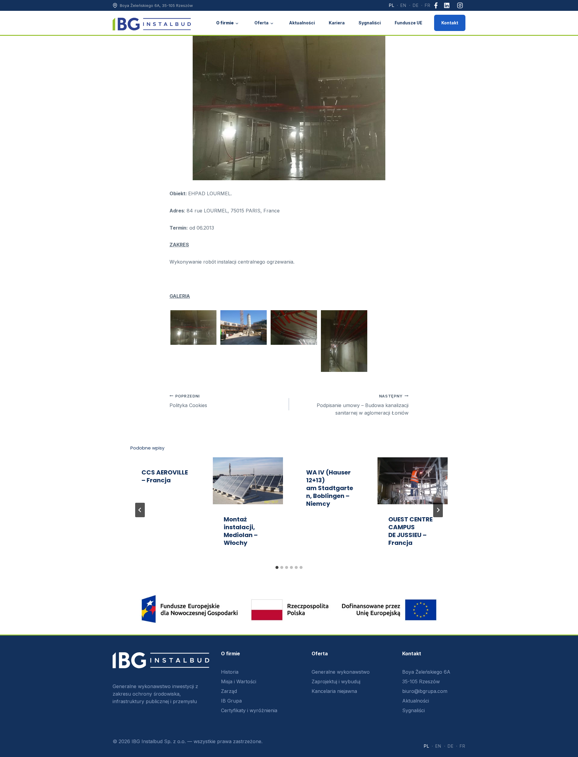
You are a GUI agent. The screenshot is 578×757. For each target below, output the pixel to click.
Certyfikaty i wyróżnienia (249, 710)
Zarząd (229, 691)
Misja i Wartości (238, 681)
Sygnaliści (370, 22)
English (403, 5)
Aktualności (302, 22)
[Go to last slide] (140, 510)
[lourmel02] (294, 327)
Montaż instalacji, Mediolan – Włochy (241, 531)
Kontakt (449, 22)
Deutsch (416, 5)
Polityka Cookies (188, 401)
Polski (391, 5)
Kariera (337, 22)
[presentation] (248, 480)
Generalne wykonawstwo (341, 672)
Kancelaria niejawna (334, 691)
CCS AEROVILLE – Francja (164, 476)
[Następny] (438, 510)
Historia (229, 672)
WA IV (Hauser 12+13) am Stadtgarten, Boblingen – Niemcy (329, 488)
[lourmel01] (243, 327)
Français (427, 5)
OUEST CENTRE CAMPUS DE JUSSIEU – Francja (410, 531)
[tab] (276, 567)
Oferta (261, 22)
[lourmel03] (344, 341)
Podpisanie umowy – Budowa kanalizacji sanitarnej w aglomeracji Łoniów (363, 405)
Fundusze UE (408, 22)
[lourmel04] (193, 327)
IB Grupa (231, 701)
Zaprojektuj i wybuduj (336, 681)
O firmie (225, 22)
